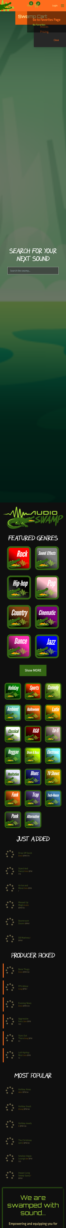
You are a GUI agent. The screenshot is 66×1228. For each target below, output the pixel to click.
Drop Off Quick (25, 853)
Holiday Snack (24, 1106)
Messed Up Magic (23, 903)
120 (28, 1006)
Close (56, 40)
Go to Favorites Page (46, 20)
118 (23, 908)
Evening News (24, 1003)
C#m (25, 1021)
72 (19, 1058)
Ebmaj (20, 1109)
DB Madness (24, 937)
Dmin (20, 856)
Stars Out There (22, 1037)
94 (27, 1092)
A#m (20, 1092)
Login (55, 5)
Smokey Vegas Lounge (25, 1157)
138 (25, 1126)
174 (28, 856)
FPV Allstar (23, 986)
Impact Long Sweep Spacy (24, 1174)
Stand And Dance (23, 869)
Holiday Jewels (25, 1123)
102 (28, 972)
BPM (25, 856)
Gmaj (26, 1038)
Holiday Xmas (24, 1089)
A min (26, 905)
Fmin (26, 871)
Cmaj (20, 989)
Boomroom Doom (23, 922)
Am (27, 1159)
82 (19, 1041)
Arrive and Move (23, 886)
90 (28, 1143)
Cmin (25, 1055)
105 (19, 1024)
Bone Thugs (23, 969)
